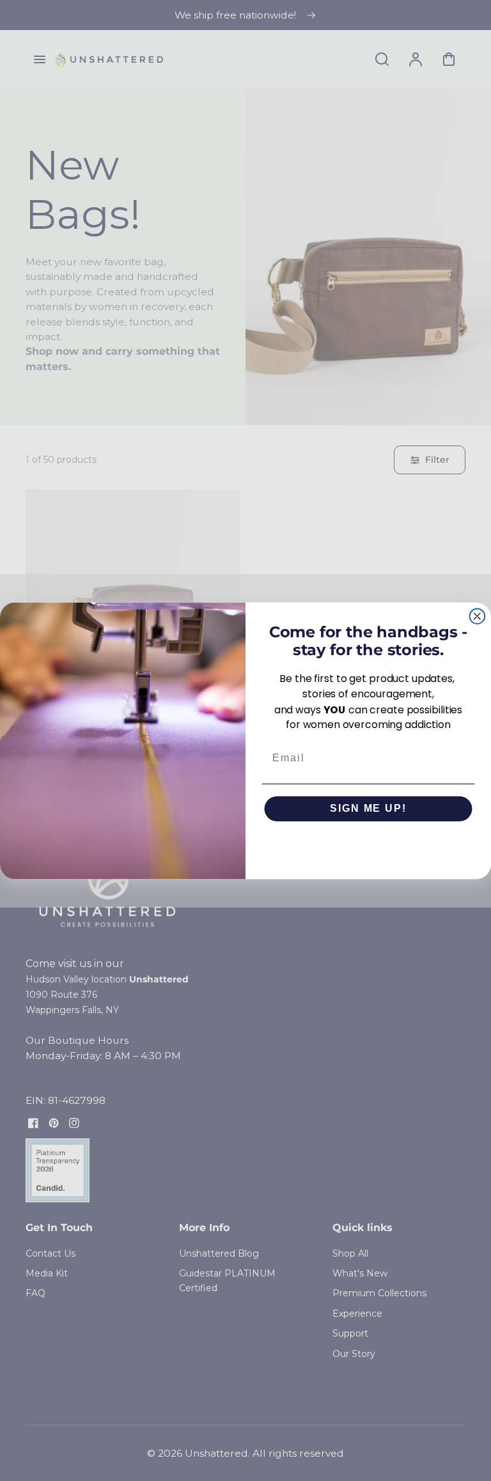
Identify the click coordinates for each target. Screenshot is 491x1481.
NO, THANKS (368, 846)
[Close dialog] (477, 616)
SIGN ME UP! (368, 808)
